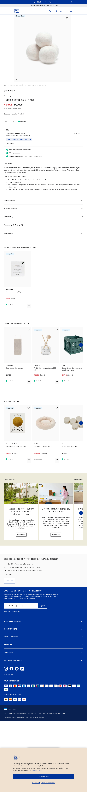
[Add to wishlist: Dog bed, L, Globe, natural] (56, 407)
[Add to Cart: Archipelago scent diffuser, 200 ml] (57, 382)
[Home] (5, 85)
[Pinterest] (17, 669)
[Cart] (66, 10)
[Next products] (81, 345)
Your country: (9, 611)
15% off (39, 2)
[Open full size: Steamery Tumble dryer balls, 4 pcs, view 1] (42, 48)
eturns (17, 153)
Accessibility (61, 713)
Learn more (8, 574)
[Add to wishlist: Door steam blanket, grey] (28, 329)
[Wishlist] (61, 10)
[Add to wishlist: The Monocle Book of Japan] (28, 407)
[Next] (81, 513)
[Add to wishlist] (67, 18)
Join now (9, 581)
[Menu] (71, 10)
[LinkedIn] (22, 669)
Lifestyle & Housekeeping (16, 85)
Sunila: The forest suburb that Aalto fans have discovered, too (21, 511)
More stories (78, 480)
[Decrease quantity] (5, 121)
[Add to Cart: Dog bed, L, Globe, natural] (57, 460)
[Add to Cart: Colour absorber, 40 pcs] (29, 306)
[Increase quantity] (13, 121)
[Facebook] (11, 669)
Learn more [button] (10, 144)
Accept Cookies (44, 776)
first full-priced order (35, 156)
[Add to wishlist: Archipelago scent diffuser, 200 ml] (56, 329)
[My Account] (55, 10)
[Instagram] (6, 669)
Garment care (43, 85)
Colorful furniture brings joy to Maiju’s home (56, 510)
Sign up (42, 606)
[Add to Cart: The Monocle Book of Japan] (29, 460)
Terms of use (32, 713)
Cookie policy (53, 713)
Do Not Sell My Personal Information (15, 713)
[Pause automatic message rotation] (71, 2)
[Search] (50, 10)
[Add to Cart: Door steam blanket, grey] (29, 382)
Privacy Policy (37, 770)
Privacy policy (42, 713)
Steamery (7, 96)
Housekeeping (31, 85)
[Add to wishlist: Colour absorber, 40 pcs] (28, 253)
